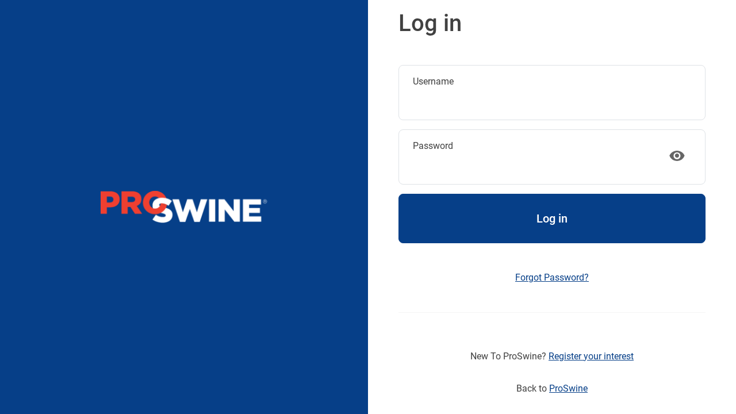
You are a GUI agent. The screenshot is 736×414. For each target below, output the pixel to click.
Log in (552, 218)
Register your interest (591, 356)
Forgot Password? (552, 277)
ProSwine (568, 388)
